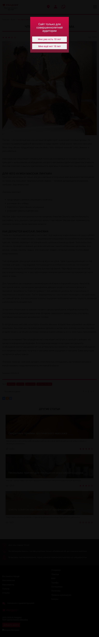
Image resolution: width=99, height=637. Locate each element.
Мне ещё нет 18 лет (49, 46)
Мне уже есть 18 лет (49, 39)
